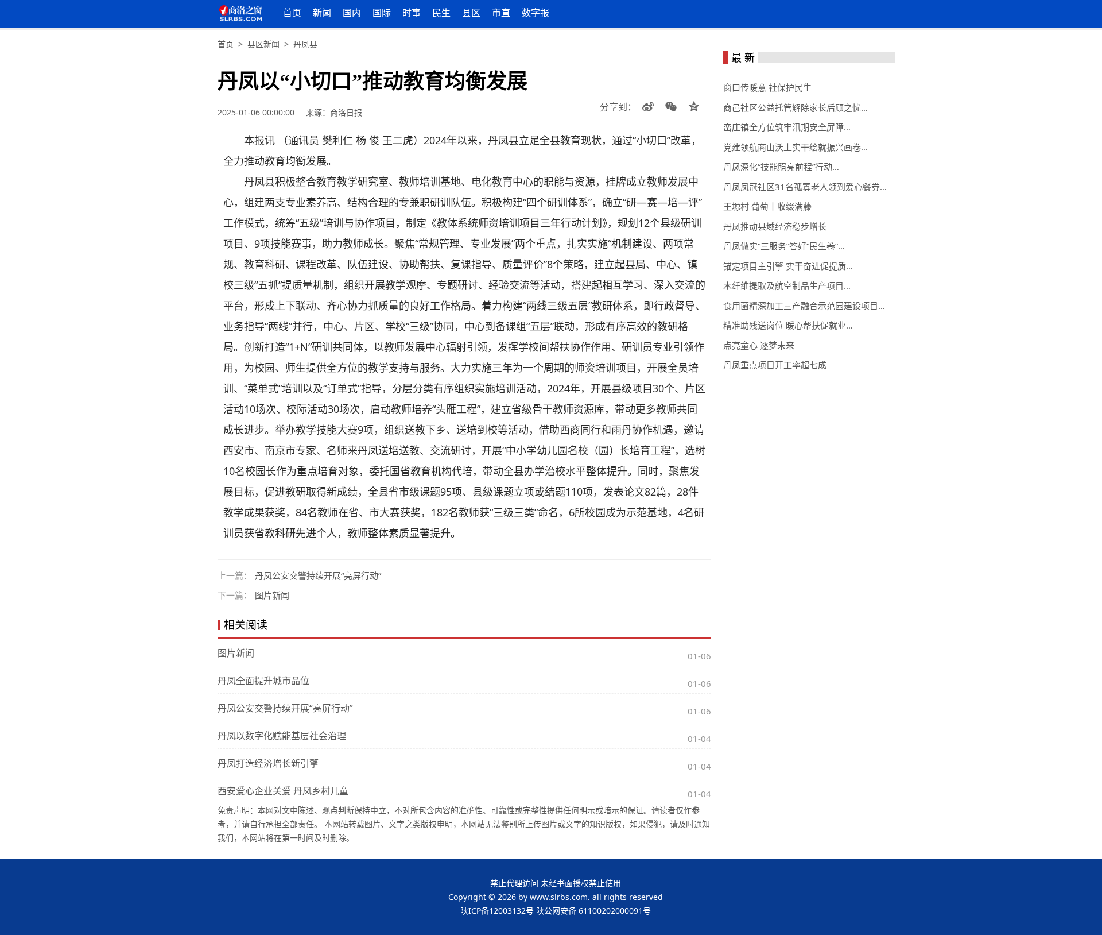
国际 (381, 12)
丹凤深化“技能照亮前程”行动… (781, 166)
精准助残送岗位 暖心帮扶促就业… (788, 325)
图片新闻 (272, 595)
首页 (292, 12)
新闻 (322, 12)
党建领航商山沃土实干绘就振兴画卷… (795, 147)
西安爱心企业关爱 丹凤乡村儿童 (283, 791)
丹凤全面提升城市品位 (263, 680)
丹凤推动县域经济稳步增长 (774, 226)
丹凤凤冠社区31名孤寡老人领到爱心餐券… (805, 186)
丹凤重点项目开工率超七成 (774, 364)
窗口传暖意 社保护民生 (767, 87)
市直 (501, 12)
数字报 (535, 12)
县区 (471, 12)
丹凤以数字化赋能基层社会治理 (282, 735)
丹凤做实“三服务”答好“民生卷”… (784, 246)
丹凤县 (305, 43)
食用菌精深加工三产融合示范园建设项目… (804, 305)
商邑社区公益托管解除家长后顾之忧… (795, 107)
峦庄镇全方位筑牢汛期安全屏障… (787, 127)
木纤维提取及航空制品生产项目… (787, 285)
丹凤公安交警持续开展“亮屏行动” (318, 575)
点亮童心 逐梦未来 (758, 345)
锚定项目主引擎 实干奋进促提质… (788, 266)
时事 (411, 12)
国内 (352, 12)
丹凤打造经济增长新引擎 (268, 763)
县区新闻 (263, 43)
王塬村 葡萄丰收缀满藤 (767, 206)
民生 (441, 12)
